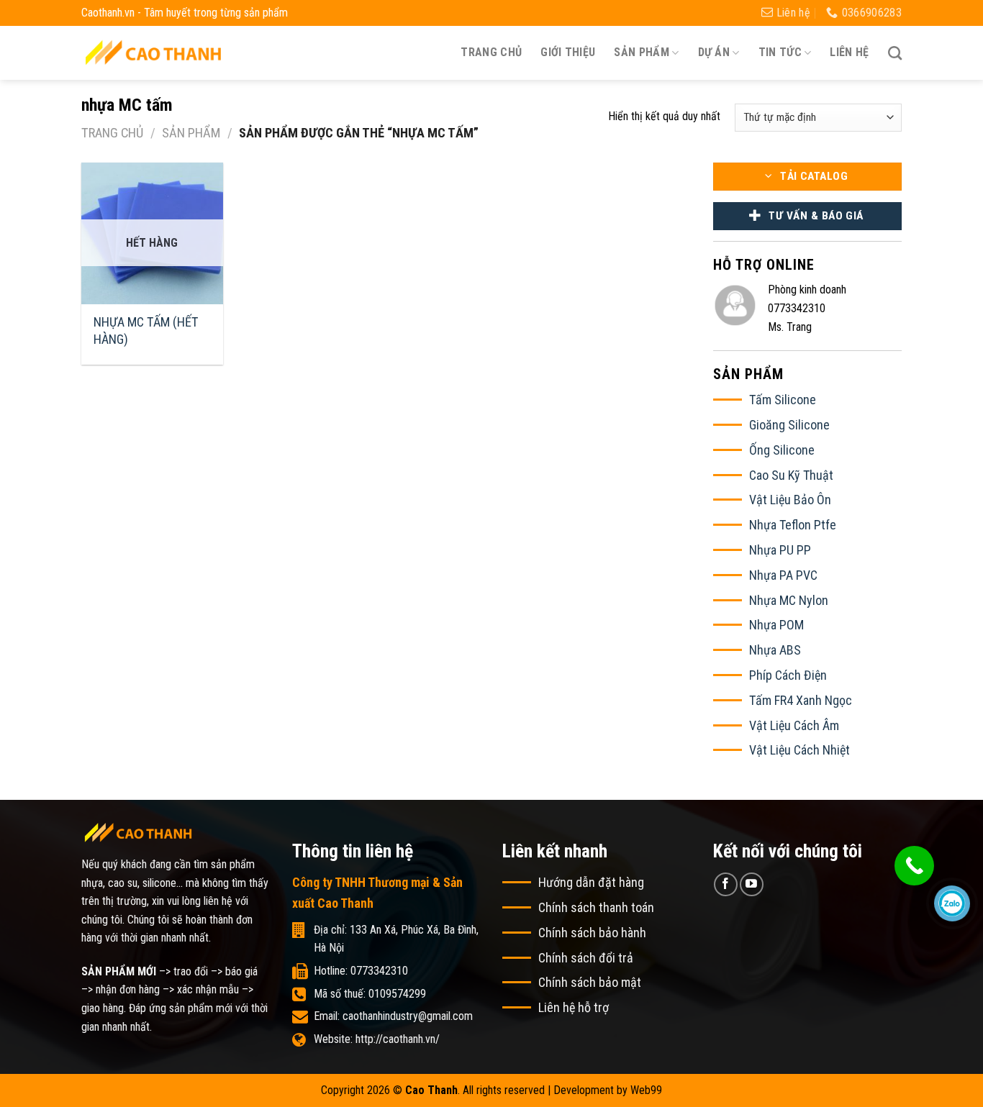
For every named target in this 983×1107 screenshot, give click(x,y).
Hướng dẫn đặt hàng (591, 882)
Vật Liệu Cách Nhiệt (799, 749)
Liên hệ (849, 52)
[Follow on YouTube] (752, 884)
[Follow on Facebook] (726, 884)
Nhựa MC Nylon (788, 600)
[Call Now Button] (914, 865)
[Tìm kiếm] (895, 52)
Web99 (646, 1090)
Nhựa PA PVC (783, 575)
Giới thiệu (567, 52)
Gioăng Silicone (789, 424)
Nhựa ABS (775, 649)
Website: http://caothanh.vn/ (377, 1039)
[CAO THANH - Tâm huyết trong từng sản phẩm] (153, 52)
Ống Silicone (782, 449)
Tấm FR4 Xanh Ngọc (800, 700)
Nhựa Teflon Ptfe (792, 524)
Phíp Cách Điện (788, 675)
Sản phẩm (191, 132)
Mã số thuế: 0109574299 (370, 994)
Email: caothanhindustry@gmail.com (393, 1016)
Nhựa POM (776, 624)
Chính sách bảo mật (589, 982)
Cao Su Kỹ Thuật (791, 475)
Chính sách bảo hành (592, 932)
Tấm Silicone (782, 399)
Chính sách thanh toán (596, 907)
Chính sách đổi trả (585, 957)
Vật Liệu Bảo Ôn (790, 499)
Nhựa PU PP (780, 549)
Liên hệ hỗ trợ (573, 1007)
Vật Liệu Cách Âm (794, 725)
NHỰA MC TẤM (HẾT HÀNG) (146, 330)
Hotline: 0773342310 (361, 971)
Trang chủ (491, 52)
